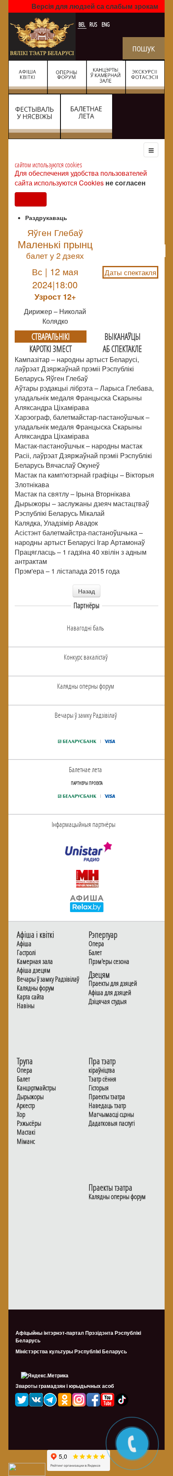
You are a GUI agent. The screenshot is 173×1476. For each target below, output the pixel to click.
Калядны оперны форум (117, 1197)
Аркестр (26, 1106)
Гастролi (26, 953)
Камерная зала (35, 961)
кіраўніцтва (102, 1070)
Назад (86, 591)
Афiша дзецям (33, 970)
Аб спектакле (122, 348)
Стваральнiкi (50, 336)
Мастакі (26, 1132)
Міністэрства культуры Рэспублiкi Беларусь (71, 1351)
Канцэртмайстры (36, 1088)
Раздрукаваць (46, 217)
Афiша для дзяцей (110, 993)
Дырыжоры (30, 1097)
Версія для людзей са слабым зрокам (94, 6)
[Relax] (87, 903)
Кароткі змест (50, 348)
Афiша (24, 944)
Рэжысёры (29, 1123)
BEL (82, 24)
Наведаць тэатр (107, 1106)
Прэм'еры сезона (109, 961)
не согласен (125, 183)
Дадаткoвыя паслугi (112, 1123)
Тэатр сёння (102, 1079)
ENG (106, 24)
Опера (96, 944)
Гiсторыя (99, 1088)
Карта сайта (30, 997)
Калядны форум (35, 988)
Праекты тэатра (107, 1097)
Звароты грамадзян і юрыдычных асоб (65, 1386)
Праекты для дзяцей (113, 983)
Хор (21, 1114)
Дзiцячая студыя (108, 1001)
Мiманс (26, 1141)
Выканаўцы (123, 336)
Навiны (25, 1006)
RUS (94, 24)
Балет (95, 953)
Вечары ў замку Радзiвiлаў (48, 979)
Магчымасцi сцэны (111, 1114)
